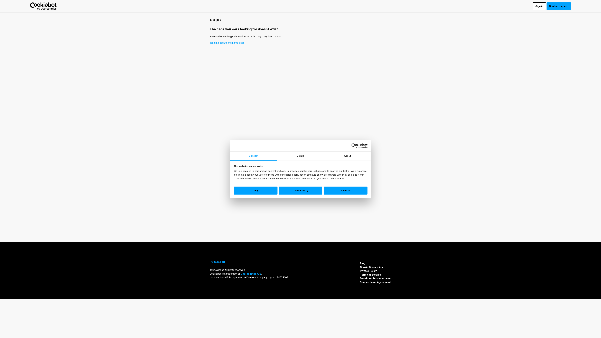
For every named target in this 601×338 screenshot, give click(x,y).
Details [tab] (300, 155)
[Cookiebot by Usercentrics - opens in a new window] (353, 145)
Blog (362, 263)
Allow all (345, 190)
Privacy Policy (368, 270)
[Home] (43, 6)
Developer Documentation (375, 278)
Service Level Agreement (375, 282)
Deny (255, 190)
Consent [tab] (253, 155)
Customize (299, 190)
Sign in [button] (539, 6)
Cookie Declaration (371, 267)
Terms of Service (370, 274)
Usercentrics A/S (251, 273)
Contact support (559, 6)
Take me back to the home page (227, 42)
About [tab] (347, 155)
